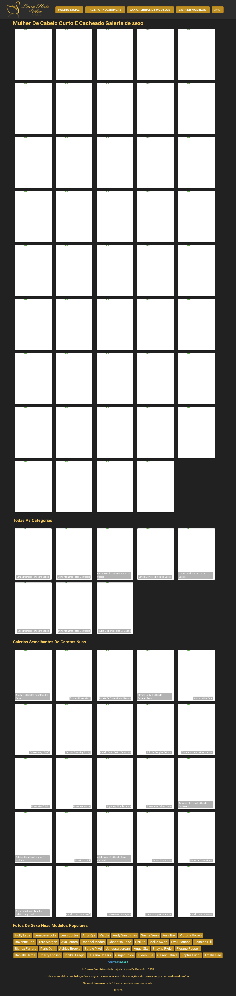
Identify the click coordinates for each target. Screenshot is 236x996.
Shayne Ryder (162, 948)
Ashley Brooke (69, 948)
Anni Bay (169, 935)
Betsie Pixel (93, 948)
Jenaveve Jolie (45, 935)
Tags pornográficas (104, 9)
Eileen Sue (145, 955)
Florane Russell (188, 948)
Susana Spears (100, 955)
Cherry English (50, 955)
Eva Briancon (180, 942)
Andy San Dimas (125, 935)
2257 (151, 969)
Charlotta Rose (120, 942)
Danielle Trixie (25, 955)
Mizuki (104, 935)
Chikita (140, 942)
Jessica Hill (203, 942)
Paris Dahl (47, 948)
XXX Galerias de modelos (150, 9)
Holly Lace (22, 935)
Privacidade (106, 969)
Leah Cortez (69, 935)
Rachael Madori (93, 942)
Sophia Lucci (190, 955)
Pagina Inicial (68, 9)
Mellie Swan (158, 942)
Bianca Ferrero (25, 948)
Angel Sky (141, 948)
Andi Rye (88, 935)
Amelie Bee (212, 955)
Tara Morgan (47, 942)
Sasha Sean (150, 935)
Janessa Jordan (118, 948)
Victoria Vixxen (191, 935)
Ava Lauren (69, 942)
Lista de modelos (192, 9)
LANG (217, 9)
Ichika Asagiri (75, 955)
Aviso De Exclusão (135, 969)
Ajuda (118, 969)
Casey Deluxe (167, 955)
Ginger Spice (124, 955)
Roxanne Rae (24, 942)
